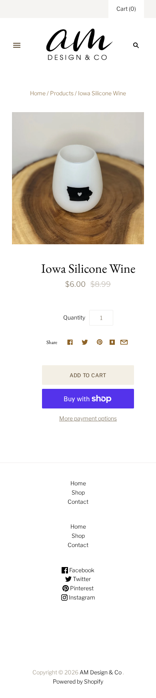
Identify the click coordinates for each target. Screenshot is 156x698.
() (126, 8)
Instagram (81, 597)
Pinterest (81, 588)
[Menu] (17, 45)
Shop (78, 492)
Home (38, 93)
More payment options (88, 418)
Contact (78, 501)
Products (62, 93)
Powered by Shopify (78, 681)
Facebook (81, 570)
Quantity (74, 317)
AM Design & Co (101, 672)
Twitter (81, 578)
